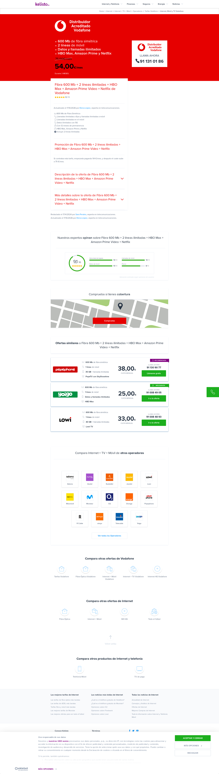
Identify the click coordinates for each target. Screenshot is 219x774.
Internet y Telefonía (110, 4)
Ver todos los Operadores (109, 536)
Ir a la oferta (153, 398)
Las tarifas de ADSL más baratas (63, 703)
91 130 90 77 (154, 367)
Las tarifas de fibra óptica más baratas (65, 700)
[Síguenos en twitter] (133, 731)
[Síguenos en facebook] (129, 731)
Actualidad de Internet (140, 700)
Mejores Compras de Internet (143, 711)
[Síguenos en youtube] (137, 731)
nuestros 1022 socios (59, 741)
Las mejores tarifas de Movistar (63, 711)
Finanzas (131, 4)
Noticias (176, 4)
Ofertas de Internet (139, 707)
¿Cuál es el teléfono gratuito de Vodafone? (107, 700)
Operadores (137, 11)
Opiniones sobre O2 (99, 707)
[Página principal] (42, 4)
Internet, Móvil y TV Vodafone (172, 11)
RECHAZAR (192, 753)
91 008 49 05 (153, 392)
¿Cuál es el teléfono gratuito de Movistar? (107, 703)
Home (101, 11)
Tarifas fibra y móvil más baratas (63, 707)
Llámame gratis (154, 373)
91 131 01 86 (152, 61)
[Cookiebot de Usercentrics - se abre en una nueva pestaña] (21, 769)
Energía (161, 4)
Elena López (85, 108)
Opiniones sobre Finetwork (102, 711)
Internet (109, 11)
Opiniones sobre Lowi (99, 714)
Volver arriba (110, 644)
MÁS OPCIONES (45, 769)
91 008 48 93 (153, 416)
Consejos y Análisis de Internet (144, 703)
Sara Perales (81, 214)
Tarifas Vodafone (151, 11)
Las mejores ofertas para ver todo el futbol (67, 714)
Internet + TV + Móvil (123, 11)
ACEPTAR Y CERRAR (193, 738)
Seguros (146, 4)
